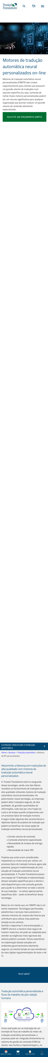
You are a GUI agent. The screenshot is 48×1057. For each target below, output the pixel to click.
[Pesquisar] (24, 6)
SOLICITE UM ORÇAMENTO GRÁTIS (24, 116)
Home (4, 752)
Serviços (11, 752)
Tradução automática (26, 752)
